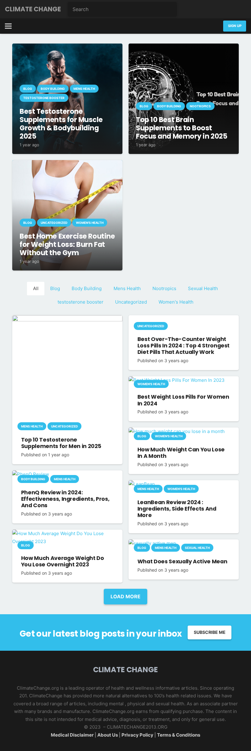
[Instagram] (228, 9)
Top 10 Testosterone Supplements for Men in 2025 (61, 443)
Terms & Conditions (178, 735)
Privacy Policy (137, 735)
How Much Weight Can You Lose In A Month (181, 453)
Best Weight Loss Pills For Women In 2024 (183, 400)
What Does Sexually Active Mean (182, 561)
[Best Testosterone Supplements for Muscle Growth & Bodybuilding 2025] (67, 47)
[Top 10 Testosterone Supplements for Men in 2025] (67, 319)
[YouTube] (240, 9)
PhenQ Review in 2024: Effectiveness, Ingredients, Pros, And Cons (65, 499)
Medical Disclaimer (72, 735)
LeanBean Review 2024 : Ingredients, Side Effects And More (176, 509)
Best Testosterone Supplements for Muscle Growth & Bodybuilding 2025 (61, 123)
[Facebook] (203, 9)
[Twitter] (215, 9)
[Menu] (8, 26)
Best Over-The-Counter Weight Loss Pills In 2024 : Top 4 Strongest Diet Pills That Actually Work (183, 345)
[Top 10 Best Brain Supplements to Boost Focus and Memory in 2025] (184, 47)
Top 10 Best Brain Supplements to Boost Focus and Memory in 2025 (181, 128)
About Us (108, 735)
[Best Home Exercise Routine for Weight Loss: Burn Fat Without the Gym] (67, 164)
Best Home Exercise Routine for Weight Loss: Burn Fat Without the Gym (67, 244)
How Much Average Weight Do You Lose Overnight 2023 (62, 561)
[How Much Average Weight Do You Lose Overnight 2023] (67, 533)
